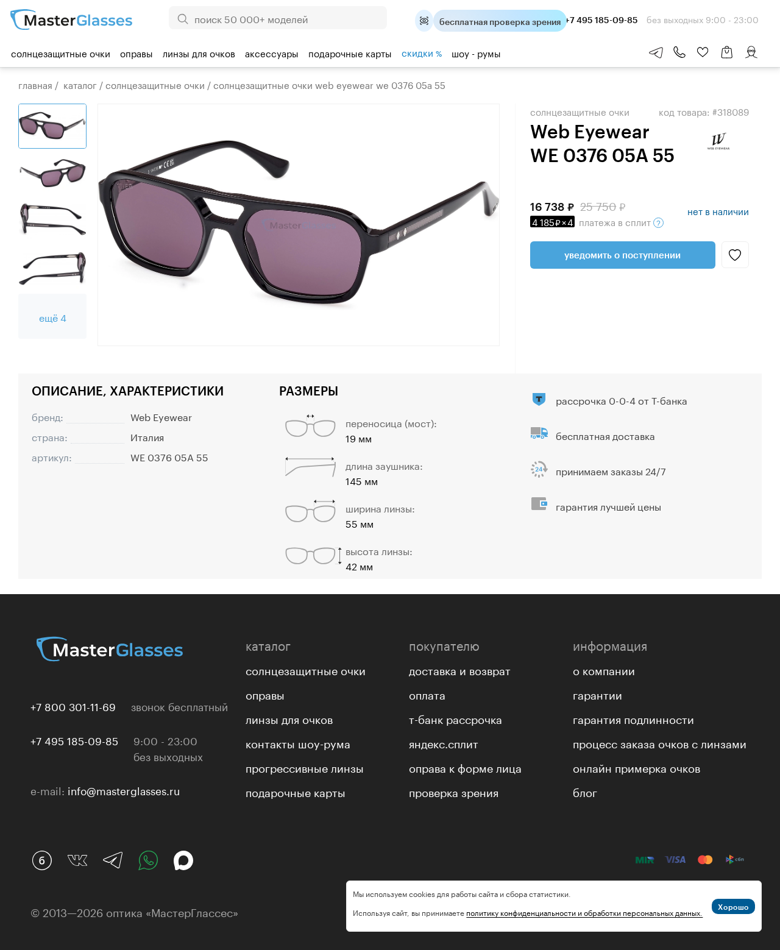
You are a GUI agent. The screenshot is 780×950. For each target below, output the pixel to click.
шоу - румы (476, 52)
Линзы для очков (199, 52)
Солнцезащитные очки (60, 52)
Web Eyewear (161, 416)
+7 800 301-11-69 (73, 706)
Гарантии (597, 693)
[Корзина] (727, 58)
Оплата (427, 693)
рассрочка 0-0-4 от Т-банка (621, 399)
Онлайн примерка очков (636, 766)
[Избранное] (702, 52)
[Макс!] (183, 860)
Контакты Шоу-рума (298, 742)
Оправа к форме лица (465, 766)
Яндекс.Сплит (443, 742)
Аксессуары (272, 52)
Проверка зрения (453, 790)
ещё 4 (52, 316)
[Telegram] (112, 860)
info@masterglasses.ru (124, 790)
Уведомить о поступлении (622, 254)
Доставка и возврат (460, 669)
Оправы (136, 52)
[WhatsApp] (148, 860)
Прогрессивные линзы (305, 766)
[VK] (77, 860)
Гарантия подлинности (633, 717)
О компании (604, 669)
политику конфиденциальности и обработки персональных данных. (584, 912)
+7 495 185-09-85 (74, 740)
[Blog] (42, 860)
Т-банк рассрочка (455, 717)
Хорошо (733, 906)
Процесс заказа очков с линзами (659, 742)
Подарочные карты (350, 52)
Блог (585, 790)
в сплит (592, 221)
